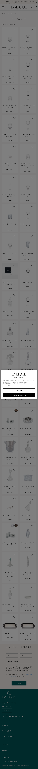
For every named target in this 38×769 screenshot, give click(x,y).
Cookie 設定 (19, 390)
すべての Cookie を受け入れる (19, 395)
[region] (19, 384)
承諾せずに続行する (18, 377)
